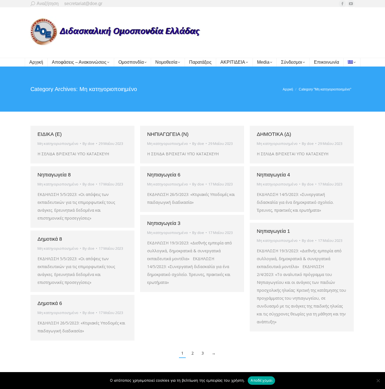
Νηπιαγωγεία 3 (163, 223)
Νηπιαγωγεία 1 (273, 231)
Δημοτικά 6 (49, 303)
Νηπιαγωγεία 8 (54, 175)
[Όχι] (378, 380)
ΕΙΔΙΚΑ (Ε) (49, 134)
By (88, 143)
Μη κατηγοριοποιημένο (57, 143)
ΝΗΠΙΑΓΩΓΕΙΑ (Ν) (168, 134)
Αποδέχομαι (261, 380)
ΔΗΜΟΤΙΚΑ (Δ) (274, 134)
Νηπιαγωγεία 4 (273, 175)
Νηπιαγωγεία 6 (163, 175)
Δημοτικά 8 (49, 239)
